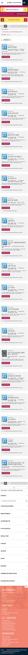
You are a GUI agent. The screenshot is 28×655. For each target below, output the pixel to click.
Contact (7, 636)
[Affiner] (5, 26)
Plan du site (5, 645)
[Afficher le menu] (2, 2)
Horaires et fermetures (8, 622)
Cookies (4, 642)
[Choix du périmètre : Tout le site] (2, 9)
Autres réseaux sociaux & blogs (10, 612)
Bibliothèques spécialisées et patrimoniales (17, 649)
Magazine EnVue (6, 637)
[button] (25, 2)
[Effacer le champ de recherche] (22, 9)
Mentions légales (6, 644)
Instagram (4, 609)
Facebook (4, 608)
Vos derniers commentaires (9, 630)
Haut (26, 586)
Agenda (4, 594)
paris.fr (2, 649)
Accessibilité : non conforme (7, 652)
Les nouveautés (6, 620)
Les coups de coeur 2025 (8, 626)
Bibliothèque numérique (8, 601)
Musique (4, 595)
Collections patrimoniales (8, 600)
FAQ (3, 636)
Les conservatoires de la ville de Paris (10, 651)
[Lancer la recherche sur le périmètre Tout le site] (25, 9)
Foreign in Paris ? (6, 640)
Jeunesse (4, 598)
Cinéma (4, 597)
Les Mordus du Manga (7, 628)
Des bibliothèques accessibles (9, 639)
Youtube (4, 611)
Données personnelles (13, 642)
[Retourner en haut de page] (14, 487)
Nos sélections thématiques (9, 623)
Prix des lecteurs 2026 (7, 625)
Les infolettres (5, 614)
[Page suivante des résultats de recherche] (9, 26)
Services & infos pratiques (8, 592)
